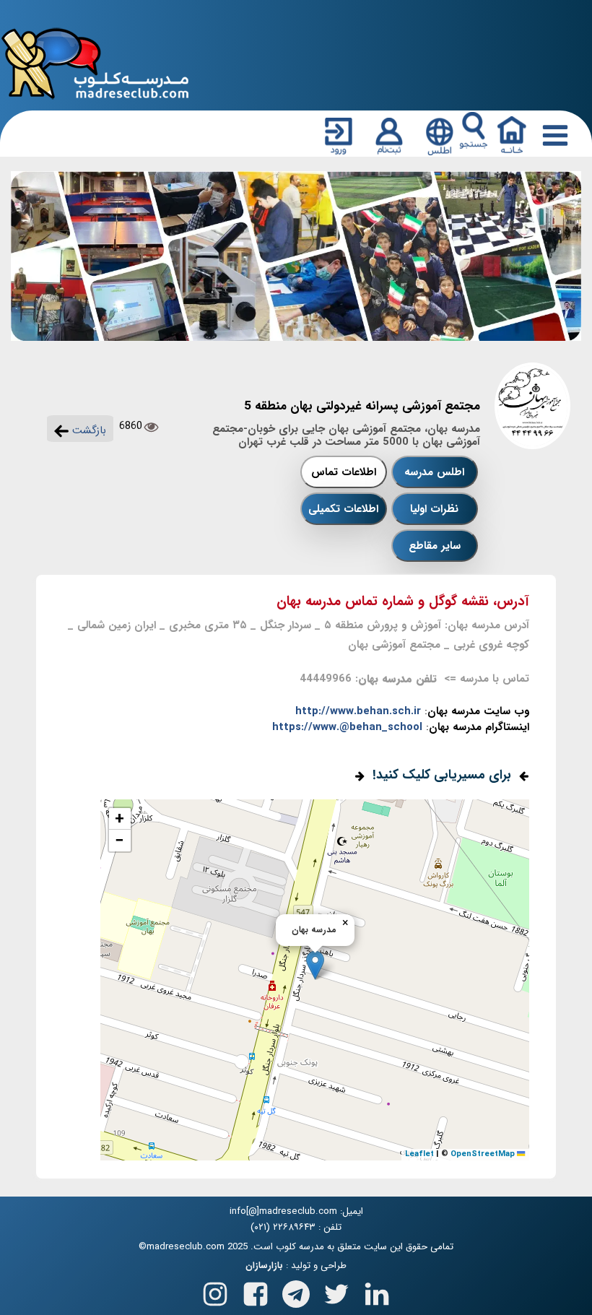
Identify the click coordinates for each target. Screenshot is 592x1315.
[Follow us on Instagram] (215, 1291)
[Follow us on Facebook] (255, 1291)
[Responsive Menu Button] (552, 135)
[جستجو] (473, 130)
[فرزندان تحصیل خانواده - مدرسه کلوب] (95, 62)
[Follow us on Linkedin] (377, 1291)
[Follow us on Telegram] (296, 1291)
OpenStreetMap (482, 1153)
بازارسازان (264, 1266)
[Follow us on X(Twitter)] (336, 1291)
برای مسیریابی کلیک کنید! (442, 775)
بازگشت (87, 430)
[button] (315, 965)
